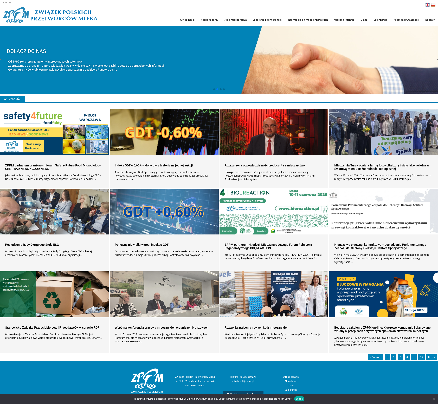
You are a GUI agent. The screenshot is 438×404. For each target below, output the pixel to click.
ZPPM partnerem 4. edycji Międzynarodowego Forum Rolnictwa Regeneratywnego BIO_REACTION (268, 246)
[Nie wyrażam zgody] (433, 399)
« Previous (375, 357)
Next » (431, 357)
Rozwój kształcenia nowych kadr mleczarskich (256, 327)
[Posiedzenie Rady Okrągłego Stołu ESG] (54, 212)
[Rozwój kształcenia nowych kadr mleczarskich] (274, 294)
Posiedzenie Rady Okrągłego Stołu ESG (32, 244)
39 (421, 357)
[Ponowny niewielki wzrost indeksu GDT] (164, 212)
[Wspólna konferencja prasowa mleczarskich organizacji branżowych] (164, 294)
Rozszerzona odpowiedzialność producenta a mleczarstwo (265, 165)
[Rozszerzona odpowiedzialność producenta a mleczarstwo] (274, 132)
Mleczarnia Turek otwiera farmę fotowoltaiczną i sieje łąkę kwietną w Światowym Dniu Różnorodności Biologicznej (381, 167)
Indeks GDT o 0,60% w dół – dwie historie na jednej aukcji (154, 165)
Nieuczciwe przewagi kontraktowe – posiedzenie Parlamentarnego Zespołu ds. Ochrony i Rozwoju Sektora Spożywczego (380, 246)
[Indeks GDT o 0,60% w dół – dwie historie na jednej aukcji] (164, 132)
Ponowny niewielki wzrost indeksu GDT (142, 244)
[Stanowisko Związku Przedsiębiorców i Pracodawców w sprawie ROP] (54, 294)
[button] (214, 89)
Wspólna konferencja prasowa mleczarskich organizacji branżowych (161, 327)
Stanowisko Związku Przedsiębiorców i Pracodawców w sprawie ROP (52, 327)
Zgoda (299, 398)
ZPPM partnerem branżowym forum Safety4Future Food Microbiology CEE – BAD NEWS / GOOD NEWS (53, 167)
